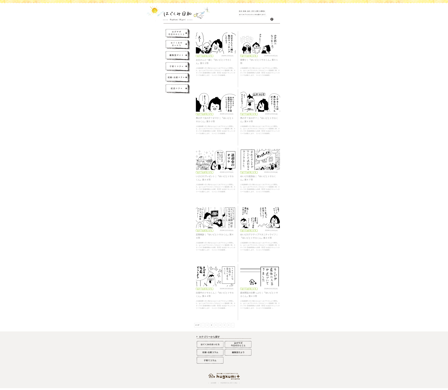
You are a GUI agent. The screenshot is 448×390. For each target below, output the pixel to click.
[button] (216, 45)
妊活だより (178, 89)
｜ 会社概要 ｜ (213, 383)
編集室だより (178, 55)
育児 (178, 67)
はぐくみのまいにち (178, 44)
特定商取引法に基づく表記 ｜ (229, 383)
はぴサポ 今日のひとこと (178, 33)
